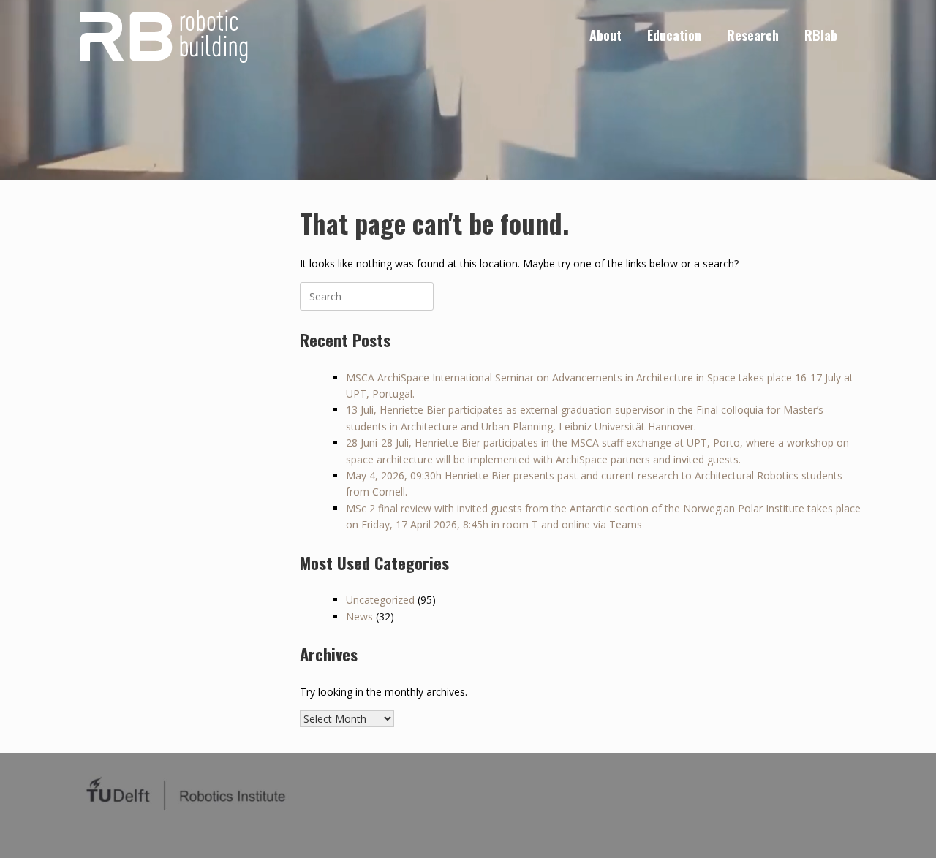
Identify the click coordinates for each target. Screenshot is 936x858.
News (359, 616)
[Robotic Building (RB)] (162, 35)
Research (753, 35)
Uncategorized (380, 600)
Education (674, 35)
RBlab (820, 35)
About (605, 35)
